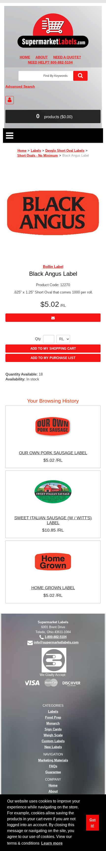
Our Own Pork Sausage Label (53, 453)
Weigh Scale (53, 735)
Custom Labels (53, 741)
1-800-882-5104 (56, 637)
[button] (53, 116)
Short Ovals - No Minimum (37, 155)
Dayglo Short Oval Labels (64, 150)
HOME (25, 57)
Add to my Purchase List (53, 358)
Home (22, 150)
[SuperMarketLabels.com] (53, 30)
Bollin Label (53, 266)
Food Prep (53, 717)
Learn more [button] (52, 843)
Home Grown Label (53, 588)
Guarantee (53, 772)
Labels (36, 150)
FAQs (53, 766)
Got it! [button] (92, 823)
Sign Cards (53, 729)
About (53, 791)
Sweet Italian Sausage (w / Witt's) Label (53, 520)
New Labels (53, 747)
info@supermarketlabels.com (56, 642)
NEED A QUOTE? (67, 57)
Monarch (53, 723)
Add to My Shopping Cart (53, 348)
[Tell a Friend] (53, 317)
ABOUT (41, 57)
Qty (38, 339)
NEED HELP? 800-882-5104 (50, 62)
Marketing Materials (53, 760)
